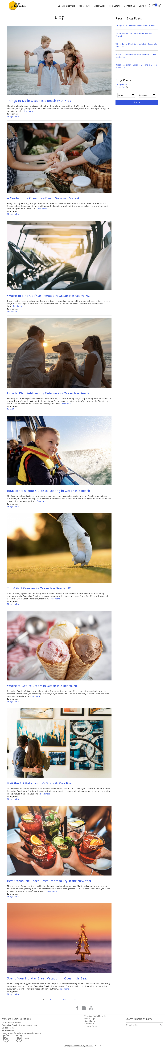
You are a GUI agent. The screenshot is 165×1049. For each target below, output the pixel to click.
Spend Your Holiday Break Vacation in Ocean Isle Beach (48, 978)
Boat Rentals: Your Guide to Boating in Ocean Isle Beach (48, 491)
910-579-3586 (8, 1030)
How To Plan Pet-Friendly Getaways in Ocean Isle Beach (48, 393)
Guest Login (89, 1021)
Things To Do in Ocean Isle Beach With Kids (39, 101)
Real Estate (114, 5)
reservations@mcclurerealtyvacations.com (21, 1033)
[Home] (18, 6)
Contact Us (129, 5)
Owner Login (90, 1018)
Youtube (90, 1007)
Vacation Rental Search (95, 1016)
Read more (28, 111)
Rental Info (84, 5)
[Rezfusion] (27, 1038)
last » (76, 999)
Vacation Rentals (66, 5)
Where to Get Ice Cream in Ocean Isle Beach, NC (42, 686)
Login (66, 1045)
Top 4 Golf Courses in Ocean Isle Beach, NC (39, 588)
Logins (142, 5)
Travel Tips (12, 311)
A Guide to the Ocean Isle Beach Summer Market (43, 198)
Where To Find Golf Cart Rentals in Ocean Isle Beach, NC (48, 296)
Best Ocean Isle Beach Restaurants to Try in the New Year (49, 881)
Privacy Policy (90, 1026)
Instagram (84, 1007)
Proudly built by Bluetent (81, 1045)
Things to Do (13, 116)
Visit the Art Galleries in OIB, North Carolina (39, 783)
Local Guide (99, 5)
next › (65, 999)
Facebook (77, 1007)
